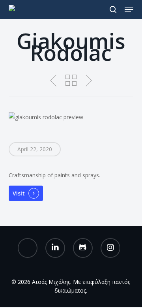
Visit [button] (19, 193)
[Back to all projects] (71, 80)
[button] (129, 9)
